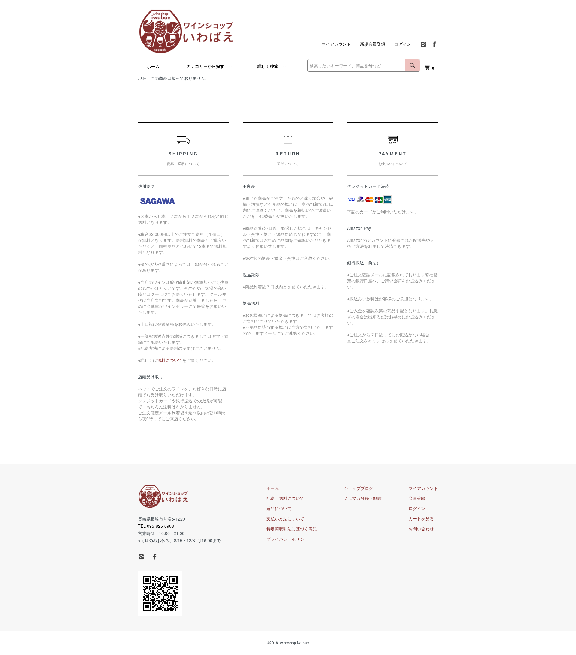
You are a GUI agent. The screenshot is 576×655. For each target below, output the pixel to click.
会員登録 (417, 498)
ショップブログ (358, 488)
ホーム (153, 66)
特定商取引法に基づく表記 (291, 529)
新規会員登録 (372, 44)
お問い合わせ (421, 529)
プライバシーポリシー (287, 539)
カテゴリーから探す (205, 66)
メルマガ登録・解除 (363, 498)
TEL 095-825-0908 (156, 526)
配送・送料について (285, 498)
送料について (169, 360)
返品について (279, 508)
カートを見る (421, 518)
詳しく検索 (267, 66)
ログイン (402, 44)
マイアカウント (336, 44)
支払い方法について (285, 518)
